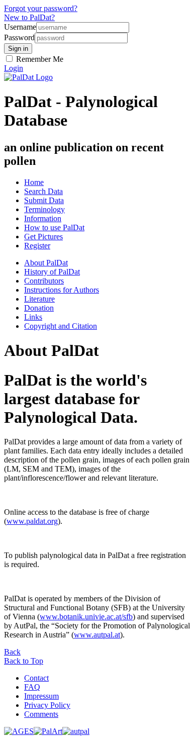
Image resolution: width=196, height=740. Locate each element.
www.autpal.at (97, 634)
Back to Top (23, 661)
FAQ (32, 687)
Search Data (43, 191)
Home (34, 182)
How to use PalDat (54, 227)
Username (20, 27)
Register (37, 245)
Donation (39, 308)
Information (42, 218)
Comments (41, 714)
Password (19, 37)
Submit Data (44, 200)
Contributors (44, 280)
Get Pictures (43, 236)
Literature (39, 299)
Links (33, 317)
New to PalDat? (29, 17)
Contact (36, 678)
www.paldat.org (32, 521)
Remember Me (38, 59)
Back (12, 652)
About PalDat (46, 262)
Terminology (44, 209)
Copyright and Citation (60, 326)
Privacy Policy (47, 705)
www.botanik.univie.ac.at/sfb (86, 616)
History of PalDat (52, 271)
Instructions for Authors (61, 290)
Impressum (41, 696)
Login (13, 68)
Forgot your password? (40, 8)
